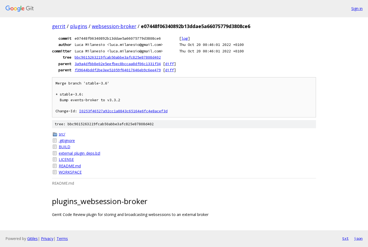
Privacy (47, 238)
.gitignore (67, 140)
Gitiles (32, 238)
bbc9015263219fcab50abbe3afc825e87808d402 (118, 57)
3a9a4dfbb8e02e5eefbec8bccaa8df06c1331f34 (118, 63)
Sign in (357, 8)
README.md (70, 165)
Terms (62, 238)
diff (169, 63)
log (184, 38)
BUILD (64, 146)
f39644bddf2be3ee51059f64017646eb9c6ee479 (118, 69)
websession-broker (114, 26)
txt (345, 238)
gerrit (58, 26)
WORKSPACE (70, 172)
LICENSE (66, 159)
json (358, 238)
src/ (62, 134)
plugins (78, 26)
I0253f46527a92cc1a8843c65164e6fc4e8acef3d (123, 111)
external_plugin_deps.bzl (79, 153)
